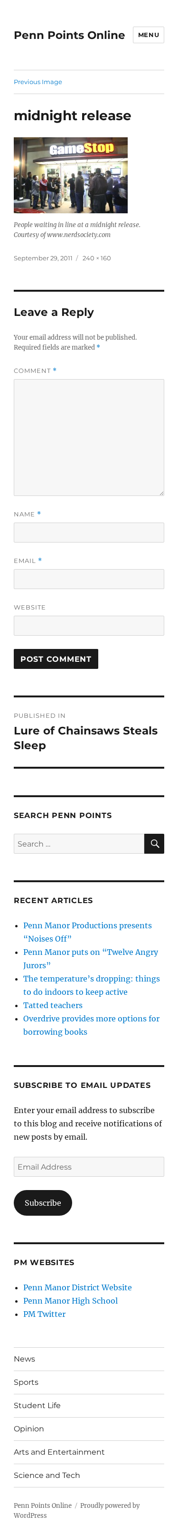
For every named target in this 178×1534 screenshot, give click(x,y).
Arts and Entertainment (59, 1452)
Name (27, 514)
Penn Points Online (69, 35)
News (24, 1358)
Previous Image (38, 82)
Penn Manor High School (70, 1300)
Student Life (37, 1405)
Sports (26, 1382)
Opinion (29, 1428)
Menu (148, 34)
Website (30, 607)
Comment (35, 371)
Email (28, 561)
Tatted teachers (53, 1005)
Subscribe (43, 1203)
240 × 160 (97, 258)
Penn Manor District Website (77, 1287)
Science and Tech (47, 1475)
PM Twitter (44, 1314)
